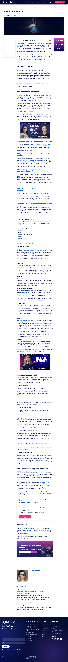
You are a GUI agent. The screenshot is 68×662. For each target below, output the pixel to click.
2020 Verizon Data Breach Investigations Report (40, 144)
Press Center (44, 626)
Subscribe (5, 646)
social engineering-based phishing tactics (30, 160)
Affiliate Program (45, 630)
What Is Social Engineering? (23, 593)
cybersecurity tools (26, 530)
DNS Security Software (30, 632)
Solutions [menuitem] (32, 2)
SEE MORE (59, 48)
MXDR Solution (29, 640)
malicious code (28, 341)
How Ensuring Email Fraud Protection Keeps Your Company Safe (32, 609)
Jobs (43, 632)
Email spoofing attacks (22, 320)
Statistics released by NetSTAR (30, 196)
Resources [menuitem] (44, 2)
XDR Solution (28, 638)
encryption (32, 528)
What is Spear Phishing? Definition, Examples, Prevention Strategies (33, 597)
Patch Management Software (31, 624)
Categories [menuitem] (19, 2)
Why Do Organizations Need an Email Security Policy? (29, 589)
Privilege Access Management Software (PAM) (31, 627)
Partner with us (45, 628)
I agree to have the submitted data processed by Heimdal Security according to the (13, 650)
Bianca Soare (36, 571)
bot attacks (38, 305)
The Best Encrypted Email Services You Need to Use (29, 605)
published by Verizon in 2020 (27, 99)
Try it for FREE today (25, 517)
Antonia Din (28, 559)
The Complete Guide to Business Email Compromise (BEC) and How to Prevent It (33, 600)
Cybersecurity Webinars (56, 633)
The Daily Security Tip (56, 628)
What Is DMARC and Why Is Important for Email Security (30, 595)
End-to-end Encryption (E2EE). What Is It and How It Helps (30, 602)
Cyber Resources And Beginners (58, 624)
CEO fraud (40, 300)
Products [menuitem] (26, 2)
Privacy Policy (19, 651)
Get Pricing (59, 2)
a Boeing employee (28, 210)
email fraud (33, 484)
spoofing (20, 238)
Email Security (12, 9)
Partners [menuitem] (38, 2)
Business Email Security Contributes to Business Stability (30, 591)
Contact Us (44, 634)
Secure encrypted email (22, 455)
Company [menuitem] (50, 2)
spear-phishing (31, 391)
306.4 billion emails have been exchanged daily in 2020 (30, 47)
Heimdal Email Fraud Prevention (31, 476)
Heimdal (19, 471)
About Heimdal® (45, 624)
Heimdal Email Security (42, 472)
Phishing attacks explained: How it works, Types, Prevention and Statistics (34, 607)
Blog (43, 636)
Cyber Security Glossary (56, 626)
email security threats (22, 533)
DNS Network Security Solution (32, 634)
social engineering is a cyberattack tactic (34, 250)
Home (5, 9)
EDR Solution (28, 636)
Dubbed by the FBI (27, 292)
